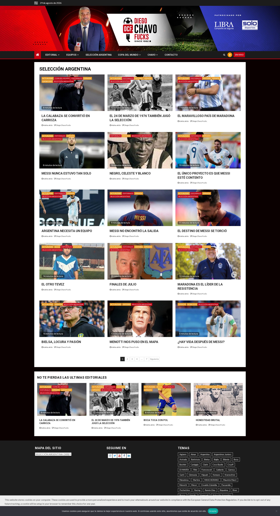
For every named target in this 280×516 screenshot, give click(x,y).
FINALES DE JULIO (123, 284)
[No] (276, 511)
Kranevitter (230, 475)
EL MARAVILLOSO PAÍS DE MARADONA (206, 116)
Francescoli (207, 469)
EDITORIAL (51, 54)
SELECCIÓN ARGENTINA (99, 54)
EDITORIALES (77, 78)
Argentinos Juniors (222, 454)
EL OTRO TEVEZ (53, 284)
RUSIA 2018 (192, 304)
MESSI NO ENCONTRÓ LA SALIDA (134, 231)
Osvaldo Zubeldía (209, 485)
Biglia (216, 459)
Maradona (184, 480)
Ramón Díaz (210, 490)
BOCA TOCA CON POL (156, 420)
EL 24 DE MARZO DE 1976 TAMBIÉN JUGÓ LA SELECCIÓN (111, 422)
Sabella (193, 495)
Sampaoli (204, 495)
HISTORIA (138, 78)
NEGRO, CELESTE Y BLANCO (130, 173)
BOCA (57, 247)
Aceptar (213, 511)
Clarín (205, 464)
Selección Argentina (222, 495)
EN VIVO (239, 55)
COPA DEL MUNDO (128, 54)
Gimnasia (193, 475)
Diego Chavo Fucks (63, 125)
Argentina (205, 454)
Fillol (195, 469)
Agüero (183, 454)
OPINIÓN (87, 78)
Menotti (183, 485)
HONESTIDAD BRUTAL (208, 420)
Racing (197, 490)
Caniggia (194, 464)
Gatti (182, 475)
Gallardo (220, 469)
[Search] (224, 55)
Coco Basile (217, 464)
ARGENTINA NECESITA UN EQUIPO (67, 231)
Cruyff (230, 464)
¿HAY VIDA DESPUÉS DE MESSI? (201, 342)
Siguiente (154, 359)
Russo (182, 495)
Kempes (216, 475)
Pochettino (185, 490)
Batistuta (195, 459)
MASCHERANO (211, 480)
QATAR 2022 (47, 81)
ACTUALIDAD (47, 78)
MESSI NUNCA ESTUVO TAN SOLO (66, 173)
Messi (194, 485)
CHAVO (151, 54)
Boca (236, 459)
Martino (196, 480)
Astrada (183, 459)
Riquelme (224, 490)
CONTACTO (171, 54)
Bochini (183, 464)
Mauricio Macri (229, 480)
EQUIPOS (71, 54)
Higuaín (204, 475)
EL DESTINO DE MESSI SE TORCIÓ (202, 231)
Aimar (193, 454)
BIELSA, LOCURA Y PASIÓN (61, 342)
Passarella (226, 485)
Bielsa (207, 459)
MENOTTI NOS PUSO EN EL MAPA (134, 342)
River (234, 490)
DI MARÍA (184, 469)
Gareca (231, 469)
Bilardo (226, 459)
